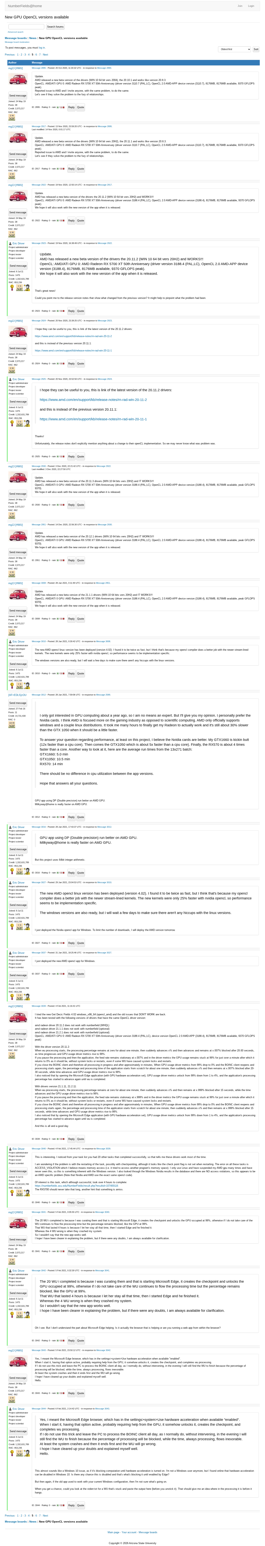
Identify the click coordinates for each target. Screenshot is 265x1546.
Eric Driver (18, 243)
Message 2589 (103, 695)
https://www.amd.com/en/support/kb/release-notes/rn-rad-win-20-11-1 (73, 350)
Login (251, 5)
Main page (113, 1532)
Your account (129, 1532)
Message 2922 (39, 185)
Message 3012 (39, 695)
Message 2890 (104, 68)
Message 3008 (39, 583)
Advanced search (15, 32)
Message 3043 (39, 1350)
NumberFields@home (25, 6)
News (32, 38)
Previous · (11, 54)
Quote (80, 107)
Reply (71, 107)
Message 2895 (39, 68)
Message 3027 (39, 882)
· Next (44, 54)
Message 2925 (39, 379)
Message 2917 (39, 126)
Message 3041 (39, 1212)
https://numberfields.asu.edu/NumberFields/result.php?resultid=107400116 (76, 1185)
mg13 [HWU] (15, 68)
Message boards (16, 38)
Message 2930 (39, 466)
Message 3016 (39, 827)
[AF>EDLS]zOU (17, 695)
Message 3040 (39, 1148)
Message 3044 (39, 1408)
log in (42, 47)
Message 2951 (39, 524)
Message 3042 (39, 1270)
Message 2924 (39, 320)
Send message (17, 95)
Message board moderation (17, 42)
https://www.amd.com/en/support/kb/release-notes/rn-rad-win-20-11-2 (73, 336)
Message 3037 (39, 952)
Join (240, 5)
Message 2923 (39, 243)
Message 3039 (39, 1006)
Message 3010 (39, 641)
